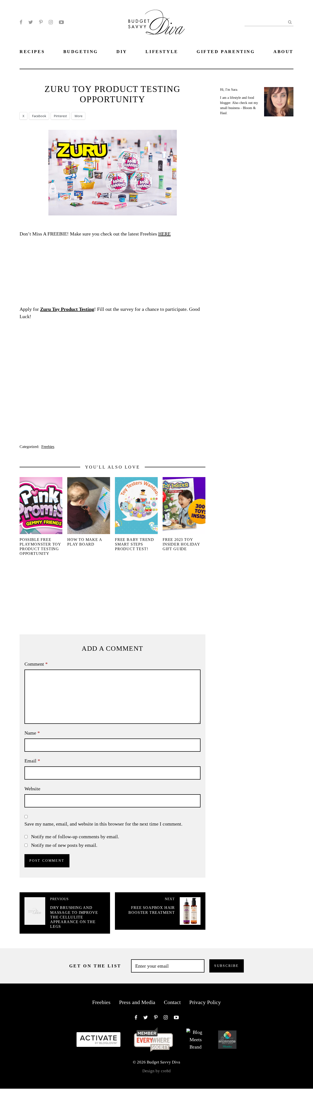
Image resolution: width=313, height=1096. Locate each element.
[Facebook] (21, 22)
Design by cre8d (156, 1071)
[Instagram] (51, 22)
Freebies (47, 447)
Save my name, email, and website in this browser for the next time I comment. (103, 824)
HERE (164, 233)
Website (32, 788)
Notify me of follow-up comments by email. (75, 836)
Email (32, 760)
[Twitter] (30, 22)
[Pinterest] (41, 22)
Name (32, 733)
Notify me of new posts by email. (64, 845)
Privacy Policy (205, 1002)
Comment (36, 664)
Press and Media (137, 1002)
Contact (172, 1002)
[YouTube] (61, 22)
